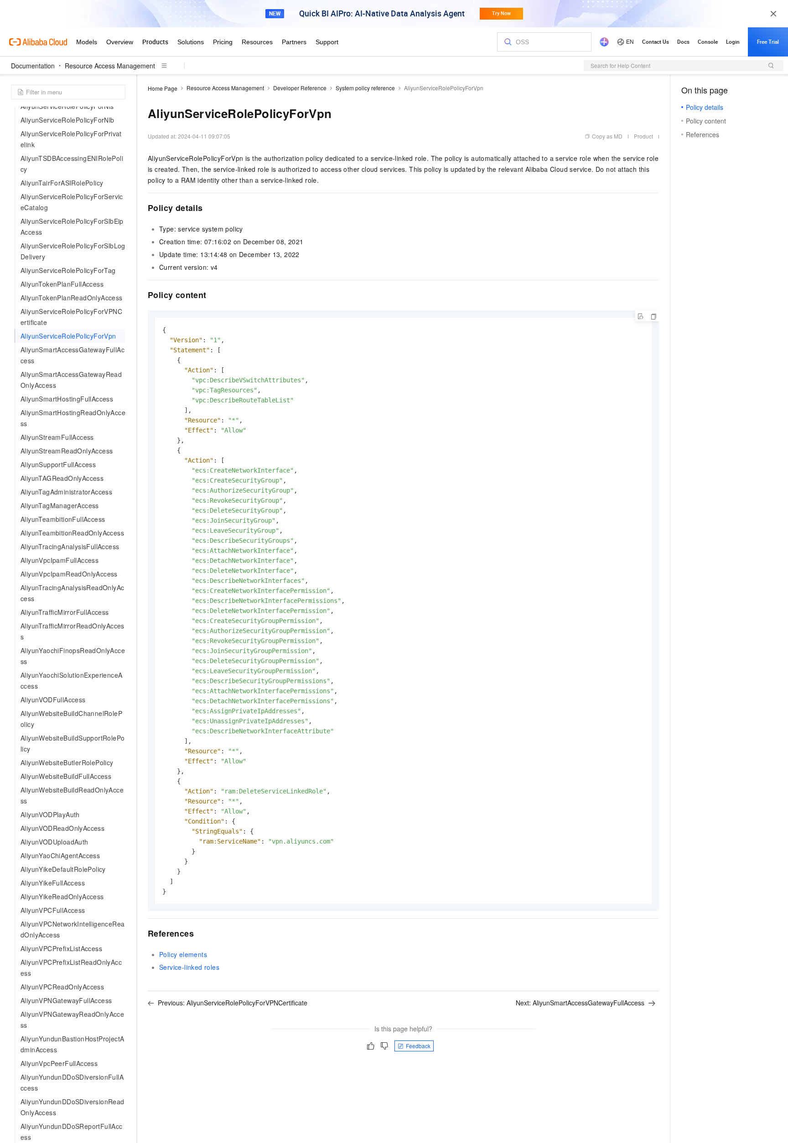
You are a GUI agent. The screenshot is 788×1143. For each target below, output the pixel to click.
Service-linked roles (189, 967)
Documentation (33, 65)
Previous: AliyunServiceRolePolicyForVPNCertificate (232, 1002)
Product (643, 136)
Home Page (162, 88)
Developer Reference (300, 88)
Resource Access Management (110, 65)
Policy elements (183, 954)
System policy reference (365, 88)
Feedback (418, 1046)
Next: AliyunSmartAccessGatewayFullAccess (580, 1002)
